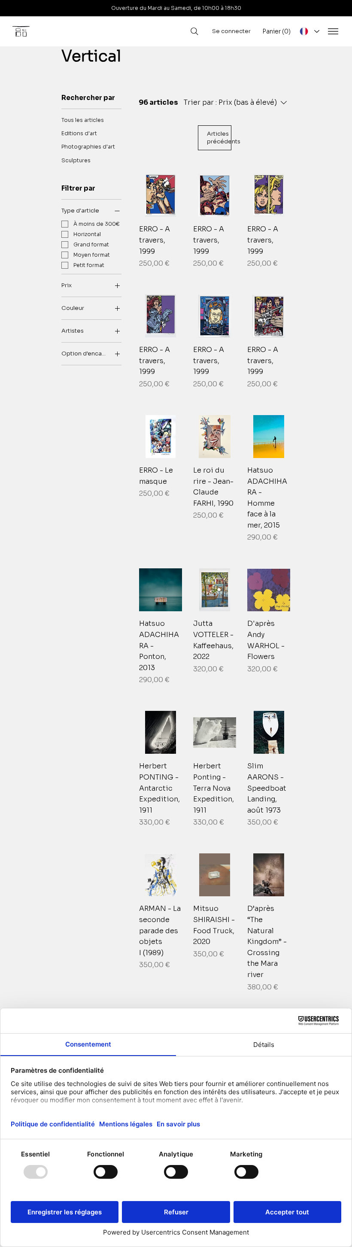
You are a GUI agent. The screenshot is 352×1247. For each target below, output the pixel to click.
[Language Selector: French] (309, 31)
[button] (276, 31)
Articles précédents (219, 137)
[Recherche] (194, 31)
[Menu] (333, 31)
